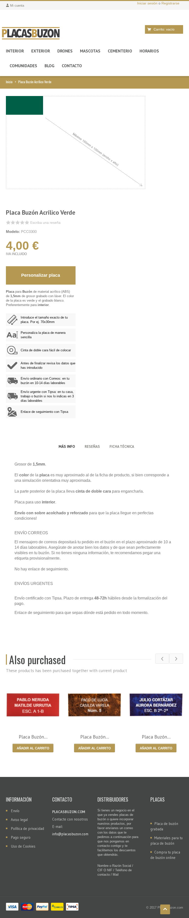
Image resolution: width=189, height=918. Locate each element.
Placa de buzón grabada (164, 826)
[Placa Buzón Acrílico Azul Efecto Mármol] (156, 705)
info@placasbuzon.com (70, 834)
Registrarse (170, 3)
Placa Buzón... (33, 737)
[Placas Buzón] (30, 33)
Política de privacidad (27, 828)
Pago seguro (21, 837)
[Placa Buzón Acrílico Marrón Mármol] (94, 705)
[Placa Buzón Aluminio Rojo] (33, 705)
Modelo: (13, 231)
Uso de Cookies (23, 846)
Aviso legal (19, 819)
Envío (15, 810)
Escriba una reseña (45, 223)
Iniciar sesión (147, 3)
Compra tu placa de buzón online (165, 855)
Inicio (9, 81)
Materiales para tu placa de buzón (166, 841)
